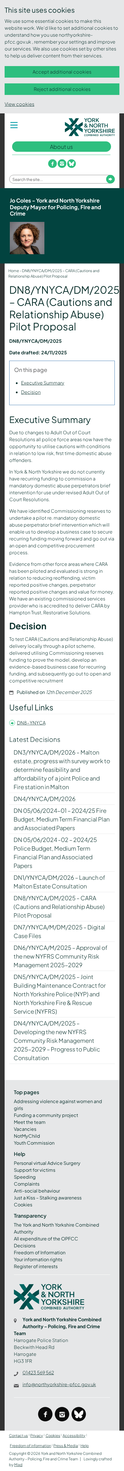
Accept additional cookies (62, 72)
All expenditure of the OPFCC (46, 1239)
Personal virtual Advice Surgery (47, 1163)
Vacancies (25, 1129)
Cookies (23, 1204)
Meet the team (30, 1122)
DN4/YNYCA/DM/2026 (45, 798)
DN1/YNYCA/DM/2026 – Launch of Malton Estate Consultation (59, 882)
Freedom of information (30, 1445)
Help (84, 1445)
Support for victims (34, 1170)
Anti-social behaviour (37, 1191)
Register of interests (36, 1266)
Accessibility (74, 1435)
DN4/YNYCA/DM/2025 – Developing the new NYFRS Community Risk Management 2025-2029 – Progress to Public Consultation (57, 1040)
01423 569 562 (38, 1372)
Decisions (24, 1245)
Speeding (25, 1177)
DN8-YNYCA (31, 723)
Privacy (36, 1435)
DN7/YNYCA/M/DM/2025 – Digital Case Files (59, 931)
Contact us (18, 1435)
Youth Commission (34, 1143)
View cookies (19, 104)
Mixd (18, 1464)
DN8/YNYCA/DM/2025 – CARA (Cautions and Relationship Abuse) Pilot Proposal (59, 906)
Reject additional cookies (62, 89)
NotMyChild (27, 1136)
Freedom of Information (39, 1252)
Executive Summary (42, 383)
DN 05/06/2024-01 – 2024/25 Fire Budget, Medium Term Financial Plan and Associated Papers (62, 819)
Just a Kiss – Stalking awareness (48, 1198)
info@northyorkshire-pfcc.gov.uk (59, 1384)
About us (61, 146)
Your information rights (38, 1259)
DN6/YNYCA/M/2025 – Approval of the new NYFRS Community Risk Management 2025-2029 (61, 956)
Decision (31, 392)
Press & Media (65, 1445)
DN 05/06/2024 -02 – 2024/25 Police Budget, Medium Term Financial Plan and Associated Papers (55, 852)
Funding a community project (46, 1115)
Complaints (27, 1184)
